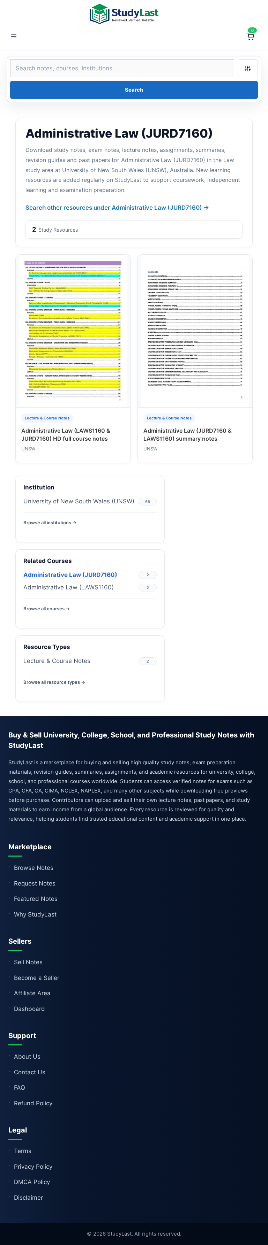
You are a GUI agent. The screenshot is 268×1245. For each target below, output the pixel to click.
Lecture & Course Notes (56, 660)
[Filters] (248, 68)
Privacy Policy (33, 1166)
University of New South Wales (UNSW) (78, 501)
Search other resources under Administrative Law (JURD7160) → (117, 207)
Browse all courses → (46, 608)
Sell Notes (28, 962)
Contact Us (29, 1072)
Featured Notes (36, 898)
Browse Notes (33, 867)
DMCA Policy (32, 1181)
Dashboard (29, 1008)
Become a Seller (36, 977)
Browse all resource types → (54, 682)
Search (134, 89)
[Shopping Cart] (250, 36)
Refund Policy (33, 1103)
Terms (22, 1150)
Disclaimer (28, 1197)
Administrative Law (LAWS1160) (68, 587)
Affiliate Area (32, 993)
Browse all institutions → (49, 522)
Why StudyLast (35, 914)
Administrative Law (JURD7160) (70, 574)
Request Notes (34, 883)
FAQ (19, 1087)
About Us (27, 1056)
